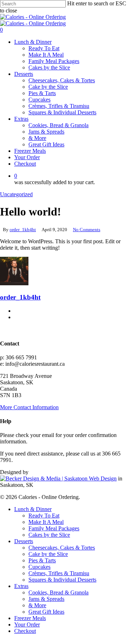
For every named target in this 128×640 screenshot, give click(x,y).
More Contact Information (29, 407)
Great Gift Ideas (46, 612)
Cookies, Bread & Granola (58, 592)
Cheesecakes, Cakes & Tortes (61, 548)
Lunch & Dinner (33, 509)
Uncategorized (16, 194)
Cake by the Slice (48, 554)
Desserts (23, 541)
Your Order (27, 624)
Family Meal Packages (53, 528)
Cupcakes (39, 567)
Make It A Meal (46, 522)
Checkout (25, 631)
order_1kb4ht (23, 229)
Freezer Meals (30, 618)
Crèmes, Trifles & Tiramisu (58, 573)
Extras (21, 586)
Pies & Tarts (42, 560)
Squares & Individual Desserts (62, 580)
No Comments (86, 229)
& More (37, 605)
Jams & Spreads (46, 599)
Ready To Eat (43, 515)
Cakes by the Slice (49, 535)
